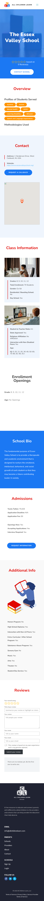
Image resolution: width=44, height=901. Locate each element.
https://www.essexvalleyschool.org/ (20, 165)
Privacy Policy (22, 894)
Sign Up (7, 864)
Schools (7, 841)
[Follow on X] (14, 878)
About (6, 849)
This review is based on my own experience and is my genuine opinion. (23, 746)
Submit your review (14, 752)
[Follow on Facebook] (6, 878)
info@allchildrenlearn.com (14, 831)
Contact (7, 853)
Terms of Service (11, 894)
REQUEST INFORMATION (21, 546)
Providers (8, 845)
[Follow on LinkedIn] (10, 878)
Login (6, 868)
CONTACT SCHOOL (22, 72)
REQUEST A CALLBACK (18, 172)
